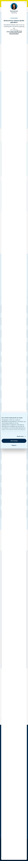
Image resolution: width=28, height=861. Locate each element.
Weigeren (14, 445)
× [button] (25, 2)
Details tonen (20, 436)
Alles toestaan (14, 440)
